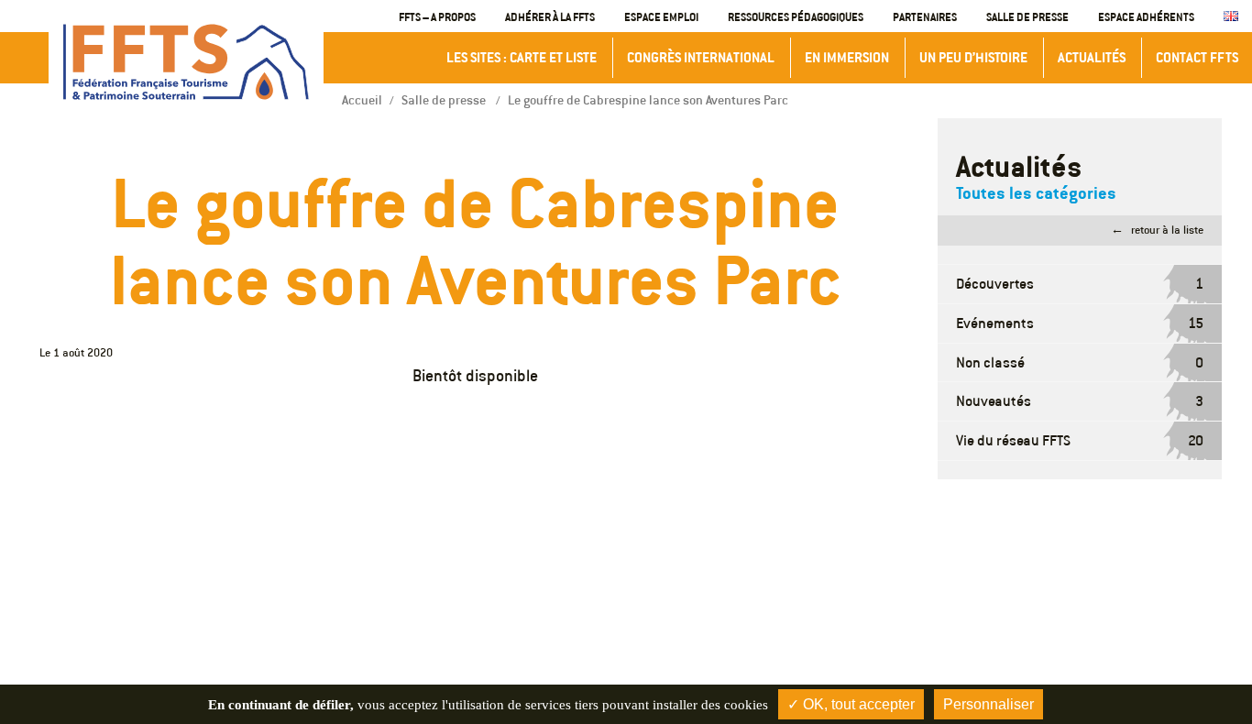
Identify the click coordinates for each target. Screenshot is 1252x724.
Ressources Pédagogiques (795, 16)
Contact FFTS (1197, 57)
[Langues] (1231, 17)
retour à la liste (1167, 229)
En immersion (847, 57)
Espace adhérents (1146, 16)
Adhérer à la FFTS (550, 16)
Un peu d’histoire (973, 57)
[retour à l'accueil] (186, 62)
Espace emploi (661, 16)
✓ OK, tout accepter (851, 704)
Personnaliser (988, 704)
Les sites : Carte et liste (521, 57)
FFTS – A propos (437, 16)
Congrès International (700, 57)
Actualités (1092, 57)
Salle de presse (1027, 16)
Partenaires (925, 16)
